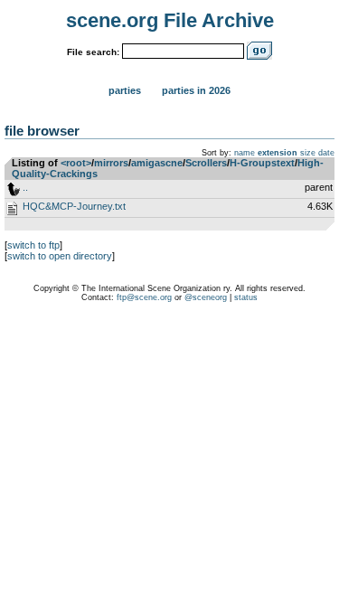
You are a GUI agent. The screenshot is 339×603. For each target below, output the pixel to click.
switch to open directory (59, 255)
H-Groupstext (262, 162)
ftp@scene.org (144, 297)
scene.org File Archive (170, 20)
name (244, 152)
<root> (76, 162)
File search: (93, 52)
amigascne (157, 162)
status (246, 297)
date (326, 152)
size (307, 152)
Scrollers (206, 162)
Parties (124, 90)
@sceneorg (205, 297)
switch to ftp (33, 245)
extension (277, 152)
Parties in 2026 (196, 90)
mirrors (111, 162)
